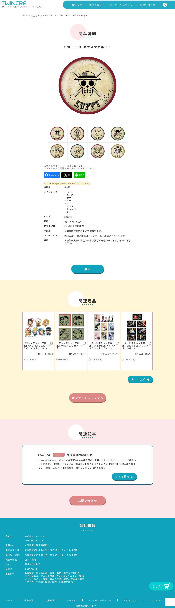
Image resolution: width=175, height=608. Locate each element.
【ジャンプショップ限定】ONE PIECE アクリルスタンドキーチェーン (102, 346)
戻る (87, 269)
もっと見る (139, 379)
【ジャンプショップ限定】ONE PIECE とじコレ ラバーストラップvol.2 (37, 346)
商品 (59, 454)
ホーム (8, 600)
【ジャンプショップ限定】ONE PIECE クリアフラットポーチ (135, 346)
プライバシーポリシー (99, 600)
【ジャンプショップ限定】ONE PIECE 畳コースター (69, 346)
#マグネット (83, 183)
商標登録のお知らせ (79, 454)
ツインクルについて (121, 4)
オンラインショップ (159, 600)
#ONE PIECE (50, 183)
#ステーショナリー (66, 183)
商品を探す (95, 4)
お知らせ (77, 4)
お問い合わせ (147, 4)
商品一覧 (28, 600)
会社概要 (50, 600)
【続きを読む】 (100, 467)
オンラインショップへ (87, 398)
